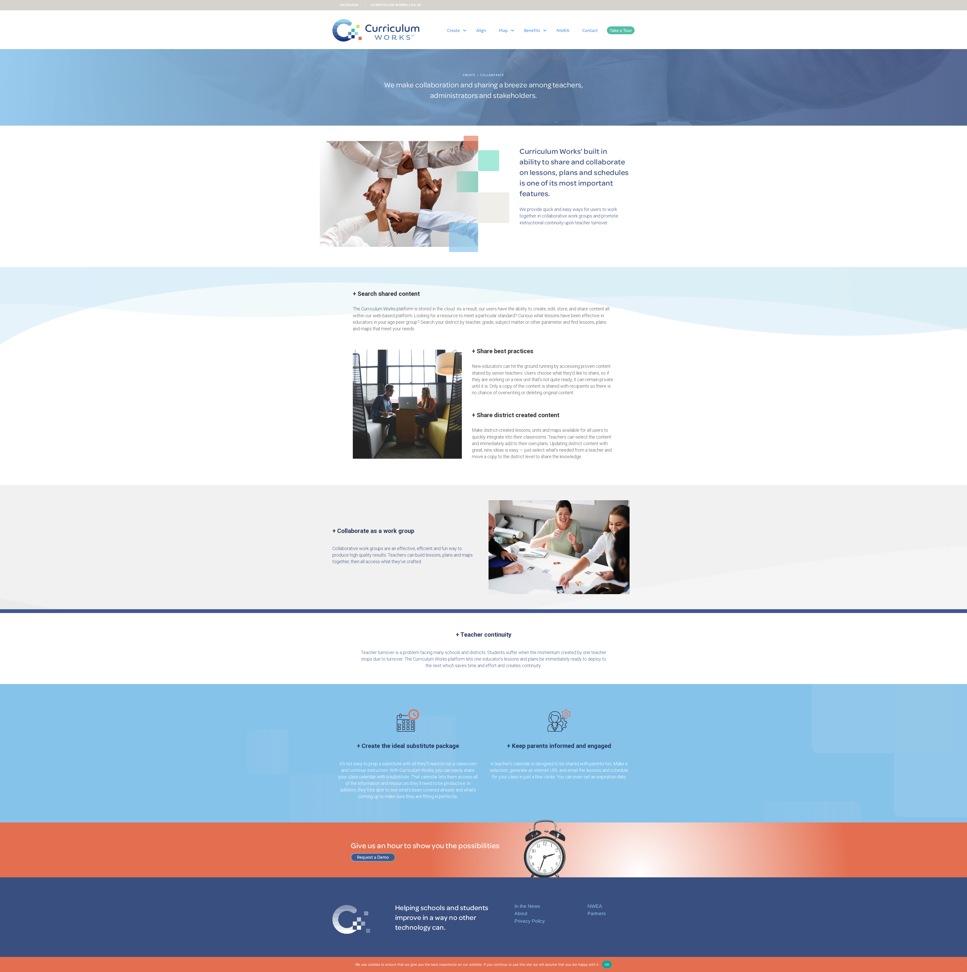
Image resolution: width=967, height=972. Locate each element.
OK (607, 964)
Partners (597, 913)
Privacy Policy (529, 921)
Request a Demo (373, 857)
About (520, 913)
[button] (465, 30)
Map (503, 30)
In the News (527, 906)
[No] (960, 964)
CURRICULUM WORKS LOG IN (396, 5)
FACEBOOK (349, 5)
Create (453, 30)
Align (481, 30)
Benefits (532, 30)
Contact (590, 30)
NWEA (563, 30)
